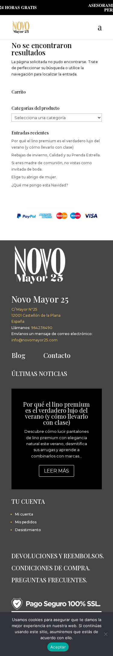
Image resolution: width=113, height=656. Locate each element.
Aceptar (58, 647)
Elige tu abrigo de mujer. (34, 177)
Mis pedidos (25, 522)
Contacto (57, 355)
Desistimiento (28, 530)
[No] (105, 634)
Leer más (56, 471)
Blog (18, 355)
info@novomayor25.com (34, 340)
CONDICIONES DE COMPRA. (50, 568)
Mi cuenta (24, 514)
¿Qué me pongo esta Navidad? (39, 185)
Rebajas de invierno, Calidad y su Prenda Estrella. (56, 155)
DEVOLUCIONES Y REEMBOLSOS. (57, 556)
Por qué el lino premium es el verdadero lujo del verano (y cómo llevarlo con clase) (56, 413)
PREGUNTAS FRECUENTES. (49, 580)
